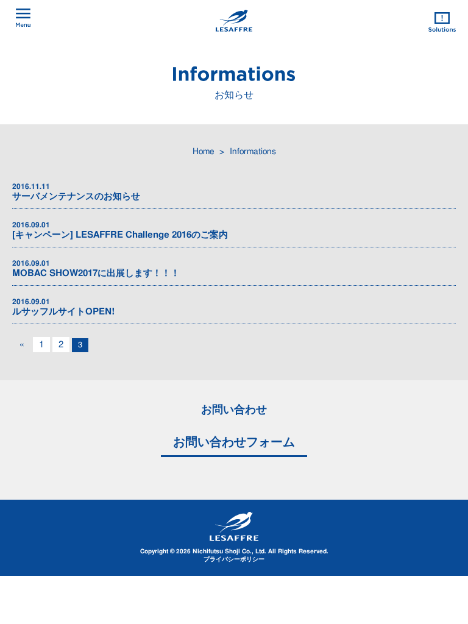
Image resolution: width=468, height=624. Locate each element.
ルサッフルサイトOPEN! (63, 307)
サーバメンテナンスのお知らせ (76, 192)
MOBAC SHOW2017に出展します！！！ (96, 269)
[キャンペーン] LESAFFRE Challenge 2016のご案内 (120, 230)
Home (203, 151)
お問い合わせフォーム (234, 442)
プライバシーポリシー (234, 559)
